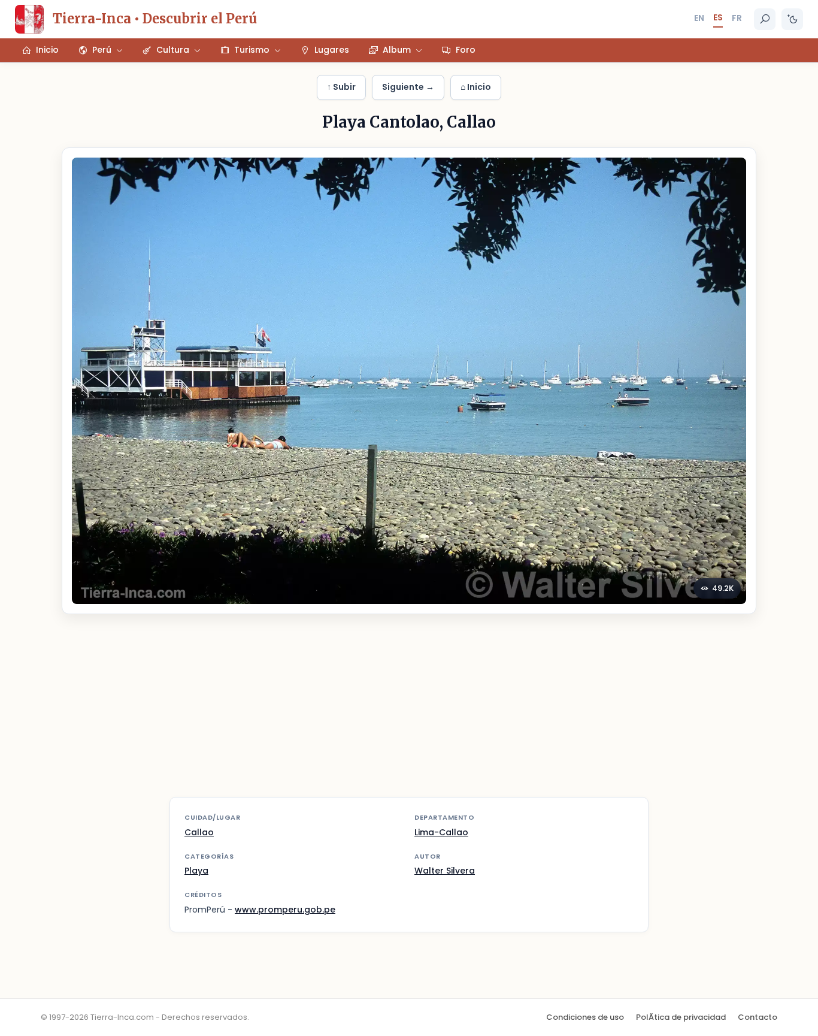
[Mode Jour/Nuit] (792, 19)
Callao (199, 832)
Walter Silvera (444, 871)
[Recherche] (764, 19)
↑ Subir (341, 87)
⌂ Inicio (475, 87)
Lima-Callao (441, 832)
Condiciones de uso (585, 1017)
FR (737, 18)
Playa (196, 871)
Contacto (757, 1017)
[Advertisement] (409, 713)
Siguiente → (408, 87)
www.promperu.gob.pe (285, 910)
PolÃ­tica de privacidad (681, 1017)
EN (699, 18)
